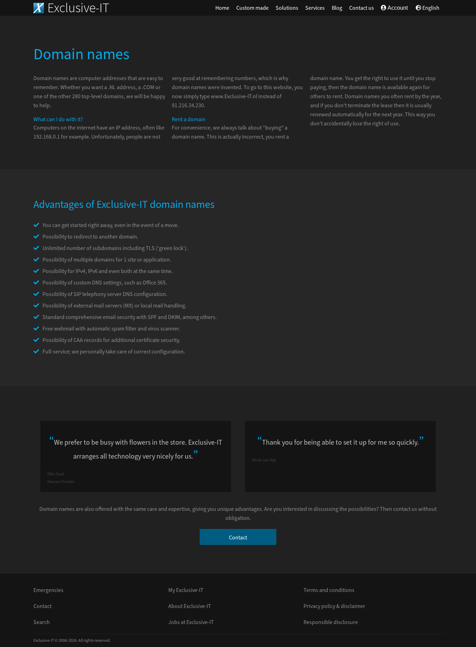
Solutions (287, 8)
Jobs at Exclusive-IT (191, 622)
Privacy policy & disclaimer (334, 606)
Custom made (252, 8)
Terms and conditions (329, 590)
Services (315, 8)
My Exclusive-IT (186, 590)
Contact (238, 537)
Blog (337, 8)
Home (222, 8)
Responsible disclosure (331, 622)
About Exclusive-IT (189, 606)
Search (41, 622)
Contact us (361, 8)
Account (397, 8)
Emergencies (48, 590)
